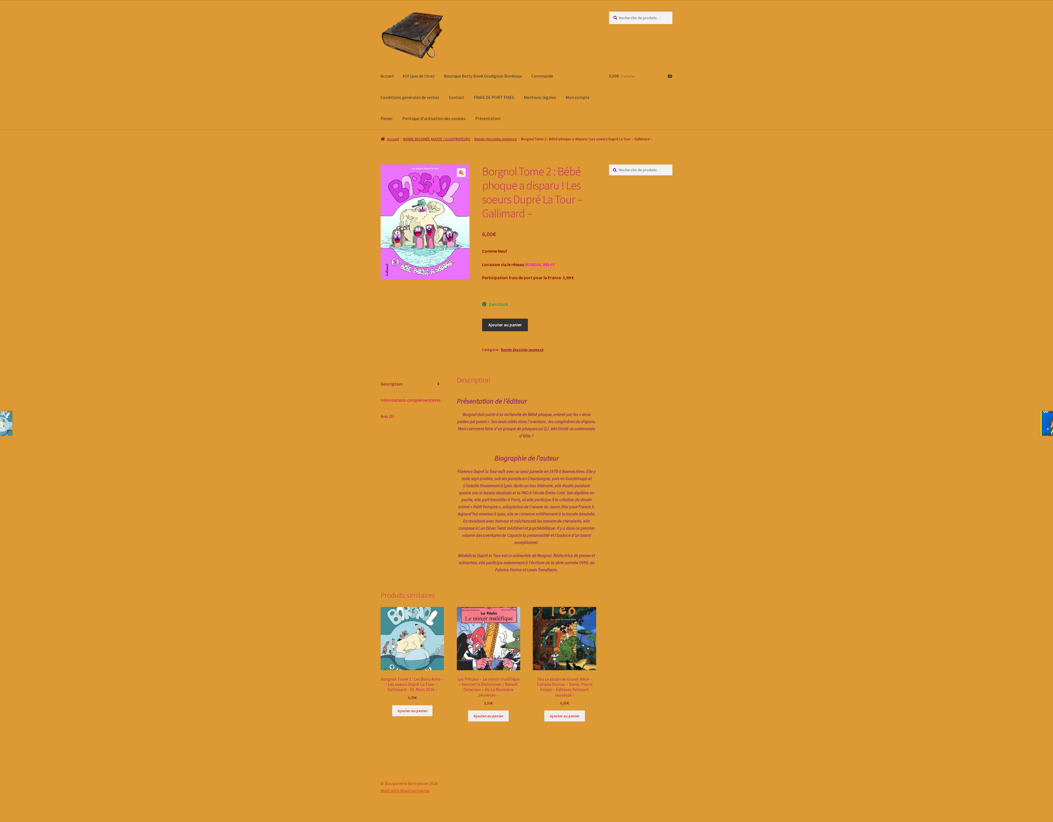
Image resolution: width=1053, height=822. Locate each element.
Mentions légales (540, 97)
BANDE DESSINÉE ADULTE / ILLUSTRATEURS (436, 138)
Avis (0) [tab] (387, 416)
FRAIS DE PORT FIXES (494, 97)
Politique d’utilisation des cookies (434, 118)
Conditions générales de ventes (410, 97)
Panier (387, 118)
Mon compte (578, 97)
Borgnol (470, 414)
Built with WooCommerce (405, 790)
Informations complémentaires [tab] (411, 400)
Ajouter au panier (505, 324)
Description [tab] (392, 384)
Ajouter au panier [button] (412, 710)
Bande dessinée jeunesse (495, 138)
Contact (456, 97)
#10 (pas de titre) (418, 76)
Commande (542, 76)
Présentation (487, 118)
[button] (461, 172)
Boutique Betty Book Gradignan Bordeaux (483, 76)
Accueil (387, 76)
